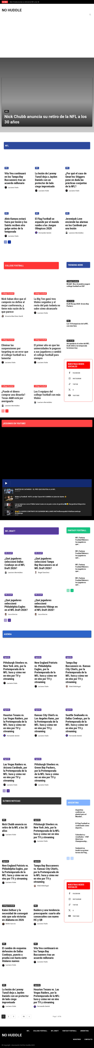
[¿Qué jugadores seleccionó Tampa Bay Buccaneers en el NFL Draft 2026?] (46, 546)
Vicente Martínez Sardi (14, 316)
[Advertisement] (47, 35)
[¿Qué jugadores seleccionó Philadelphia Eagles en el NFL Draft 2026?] (16, 587)
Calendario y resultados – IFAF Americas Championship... (82, 838)
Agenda (6, 657)
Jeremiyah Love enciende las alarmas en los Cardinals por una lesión (76, 223)
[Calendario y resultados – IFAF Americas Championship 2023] (70, 836)
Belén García (11, 924)
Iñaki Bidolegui (75, 686)
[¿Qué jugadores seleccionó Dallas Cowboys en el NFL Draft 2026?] (16, 546)
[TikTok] (69, 384)
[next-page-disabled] (72, 858)
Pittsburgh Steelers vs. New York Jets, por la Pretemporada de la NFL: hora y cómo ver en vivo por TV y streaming (15, 670)
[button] (90, 14)
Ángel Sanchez (43, 572)
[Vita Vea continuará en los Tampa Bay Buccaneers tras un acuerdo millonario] (17, 160)
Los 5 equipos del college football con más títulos (47, 395)
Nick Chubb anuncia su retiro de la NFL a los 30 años (14, 827)
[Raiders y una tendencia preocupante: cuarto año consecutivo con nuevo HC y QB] (47, 900)
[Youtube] (69, 395)
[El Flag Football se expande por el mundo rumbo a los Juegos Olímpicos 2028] (47, 206)
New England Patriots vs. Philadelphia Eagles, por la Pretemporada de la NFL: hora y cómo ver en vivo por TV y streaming (46, 672)
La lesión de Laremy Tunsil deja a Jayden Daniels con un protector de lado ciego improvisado (46, 180)
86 (24, 1016)
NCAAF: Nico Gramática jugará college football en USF (78, 285)
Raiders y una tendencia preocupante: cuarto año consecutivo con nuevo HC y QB (47, 915)
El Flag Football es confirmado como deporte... (82, 825)
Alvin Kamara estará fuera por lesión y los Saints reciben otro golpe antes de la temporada (16, 225)
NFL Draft (70, 301)
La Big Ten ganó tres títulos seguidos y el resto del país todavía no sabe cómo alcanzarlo (47, 303)
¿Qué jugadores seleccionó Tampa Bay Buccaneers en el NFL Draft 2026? (46, 563)
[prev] (47, 1)
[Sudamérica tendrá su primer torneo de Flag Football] (70, 849)
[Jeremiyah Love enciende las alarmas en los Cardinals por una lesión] (77, 206)
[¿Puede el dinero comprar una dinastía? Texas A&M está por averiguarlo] (15, 377)
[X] (69, 390)
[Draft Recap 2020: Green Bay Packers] (78, 296)
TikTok (75, 384)
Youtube (76, 395)
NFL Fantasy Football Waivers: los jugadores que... (82, 541)
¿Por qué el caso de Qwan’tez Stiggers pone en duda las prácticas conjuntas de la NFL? (76, 180)
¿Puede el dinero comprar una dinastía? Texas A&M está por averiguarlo (13, 396)
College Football (8, 293)
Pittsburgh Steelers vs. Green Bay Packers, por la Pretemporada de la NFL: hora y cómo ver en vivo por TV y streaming (47, 772)
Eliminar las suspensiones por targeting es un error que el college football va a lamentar (14, 352)
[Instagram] (69, 378)
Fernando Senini (45, 233)
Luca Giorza (12, 614)
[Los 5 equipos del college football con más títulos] (47, 377)
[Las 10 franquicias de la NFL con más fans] (78, 316)
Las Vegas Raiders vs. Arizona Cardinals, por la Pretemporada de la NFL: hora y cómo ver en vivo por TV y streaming (15, 772)
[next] (51, 1)
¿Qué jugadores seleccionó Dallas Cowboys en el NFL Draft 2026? (15, 563)
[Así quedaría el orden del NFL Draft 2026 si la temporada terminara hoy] (78, 336)
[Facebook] (69, 373)
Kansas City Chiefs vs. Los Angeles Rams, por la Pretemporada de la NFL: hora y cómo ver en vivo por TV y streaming (47, 723)
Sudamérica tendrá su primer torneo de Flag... (81, 850)
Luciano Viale (13, 187)
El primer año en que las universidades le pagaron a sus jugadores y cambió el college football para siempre (47, 352)
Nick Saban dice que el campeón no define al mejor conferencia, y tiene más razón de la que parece (13, 305)
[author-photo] (6, 187)
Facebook (76, 373)
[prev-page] (5, 242)
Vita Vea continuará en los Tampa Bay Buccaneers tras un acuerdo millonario (15, 178)
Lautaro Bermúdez (76, 233)
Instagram (77, 378)
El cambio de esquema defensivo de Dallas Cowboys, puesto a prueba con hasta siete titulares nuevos (14, 955)
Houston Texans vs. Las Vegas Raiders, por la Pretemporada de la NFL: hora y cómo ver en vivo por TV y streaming (15, 723)
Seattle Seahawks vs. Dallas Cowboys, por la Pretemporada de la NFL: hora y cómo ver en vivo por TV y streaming (78, 723)
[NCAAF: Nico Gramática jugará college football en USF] (78, 276)
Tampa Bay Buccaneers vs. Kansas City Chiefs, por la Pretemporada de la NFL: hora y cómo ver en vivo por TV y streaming (78, 672)
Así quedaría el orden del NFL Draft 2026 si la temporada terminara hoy (78, 345)
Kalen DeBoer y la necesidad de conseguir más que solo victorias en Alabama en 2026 (15, 915)
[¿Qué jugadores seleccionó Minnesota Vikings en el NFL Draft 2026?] (46, 587)
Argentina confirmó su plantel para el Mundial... (80, 813)
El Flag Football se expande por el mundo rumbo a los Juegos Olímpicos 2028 (47, 223)
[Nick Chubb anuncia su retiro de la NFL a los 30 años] (47, 101)
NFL (6, 111)
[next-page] (9, 242)
